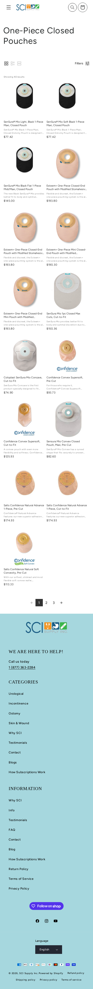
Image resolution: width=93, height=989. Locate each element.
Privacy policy (48, 979)
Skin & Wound (19, 723)
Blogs (13, 762)
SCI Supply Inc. (28, 973)
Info (11, 810)
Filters (79, 63)
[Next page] (61, 602)
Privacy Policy (19, 888)
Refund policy (75, 973)
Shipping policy (25, 979)
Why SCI (15, 733)
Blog (12, 849)
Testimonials (18, 743)
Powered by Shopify (51, 973)
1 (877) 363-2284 (22, 667)
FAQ (12, 830)
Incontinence (18, 703)
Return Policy (19, 869)
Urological (16, 694)
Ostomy (15, 713)
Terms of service (71, 979)
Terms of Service (21, 879)
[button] (8, 7)
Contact (15, 752)
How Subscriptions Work (27, 772)
